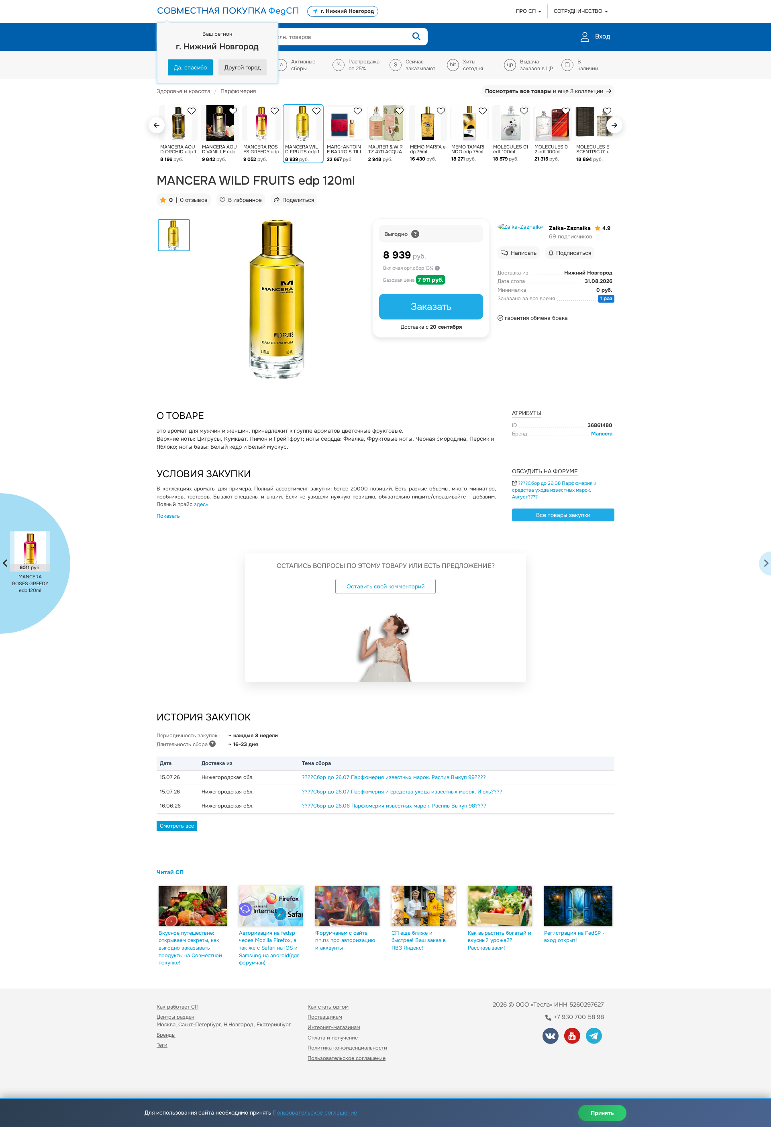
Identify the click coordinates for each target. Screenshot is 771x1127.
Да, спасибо (190, 67)
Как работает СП (177, 1006)
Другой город (242, 67)
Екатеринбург (274, 1024)
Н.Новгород (239, 1024)
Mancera (601, 433)
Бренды (166, 1034)
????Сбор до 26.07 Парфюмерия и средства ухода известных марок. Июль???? (402, 791)
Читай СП (170, 872)
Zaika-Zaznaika (570, 228)
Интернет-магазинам (334, 1027)
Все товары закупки (563, 515)
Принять (602, 1113)
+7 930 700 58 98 (578, 1017)
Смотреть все (177, 825)
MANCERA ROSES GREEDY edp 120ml (30, 584)
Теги (162, 1045)
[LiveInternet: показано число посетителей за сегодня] (174, 1081)
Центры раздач (175, 1016)
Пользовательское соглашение (347, 1058)
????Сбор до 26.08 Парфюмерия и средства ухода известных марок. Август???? (554, 490)
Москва (166, 1024)
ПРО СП (526, 11)
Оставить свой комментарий (385, 586)
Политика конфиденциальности (347, 1047)
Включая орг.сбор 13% (409, 268)
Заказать (431, 307)
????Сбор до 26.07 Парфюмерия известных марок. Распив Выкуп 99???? (394, 777)
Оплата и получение (333, 1037)
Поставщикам (325, 1016)
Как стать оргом (328, 1006)
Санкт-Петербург (199, 1024)
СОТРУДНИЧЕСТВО (579, 11)
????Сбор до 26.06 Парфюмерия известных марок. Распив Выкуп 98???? (394, 805)
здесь (201, 504)
